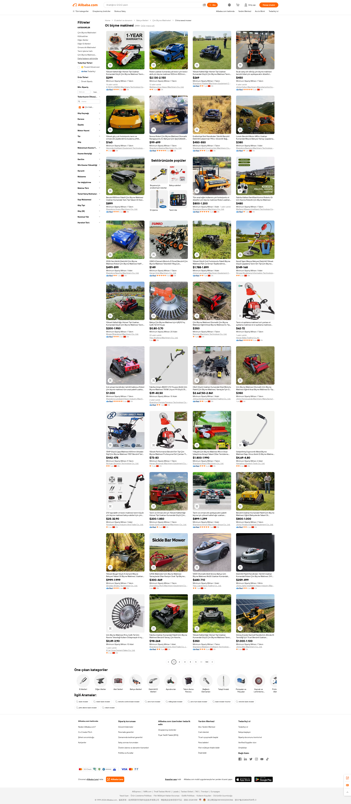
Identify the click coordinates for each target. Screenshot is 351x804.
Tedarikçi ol (243, 727)
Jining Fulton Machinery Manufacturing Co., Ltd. (255, 87)
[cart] (238, 5)
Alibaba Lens (92, 779)
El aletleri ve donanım (123, 20)
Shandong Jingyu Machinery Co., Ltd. (122, 209)
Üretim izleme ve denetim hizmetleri (133, 748)
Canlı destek (203, 732)
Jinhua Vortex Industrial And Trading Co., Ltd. (212, 399)
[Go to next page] (212, 661)
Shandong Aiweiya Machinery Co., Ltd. (165, 148)
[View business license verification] (200, 800)
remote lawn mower (246, 702)
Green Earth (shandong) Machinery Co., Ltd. (167, 524)
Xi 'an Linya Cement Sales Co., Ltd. (120, 650)
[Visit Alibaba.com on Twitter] (251, 759)
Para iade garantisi (126, 732)
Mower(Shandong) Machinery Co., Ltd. (122, 334)
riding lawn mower (175, 702)
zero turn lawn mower (198, 702)
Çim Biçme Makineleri (161, 20)
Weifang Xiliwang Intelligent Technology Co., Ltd (255, 209)
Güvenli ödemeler (125, 727)
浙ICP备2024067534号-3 (245, 800)
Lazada (176, 791)
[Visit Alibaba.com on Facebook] (240, 759)
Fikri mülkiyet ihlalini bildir (209, 748)
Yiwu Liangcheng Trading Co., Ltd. (207, 586)
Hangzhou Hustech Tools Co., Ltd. (250, 463)
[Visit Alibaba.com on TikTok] (267, 759)
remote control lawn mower (129, 702)
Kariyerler (82, 742)
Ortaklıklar (242, 748)
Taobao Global (187, 791)
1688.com (147, 791)
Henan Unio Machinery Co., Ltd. (162, 273)
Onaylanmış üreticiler (167, 730)
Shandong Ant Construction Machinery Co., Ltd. (212, 148)
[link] (347, 778)
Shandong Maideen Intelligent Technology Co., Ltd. (212, 647)
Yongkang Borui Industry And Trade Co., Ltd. (124, 524)
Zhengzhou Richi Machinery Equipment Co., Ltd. (168, 586)
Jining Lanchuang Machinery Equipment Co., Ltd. (212, 273)
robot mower (110, 708)
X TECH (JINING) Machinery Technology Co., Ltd (125, 87)
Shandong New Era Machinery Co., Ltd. (122, 273)
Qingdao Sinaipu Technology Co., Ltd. (122, 586)
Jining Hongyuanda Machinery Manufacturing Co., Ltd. (255, 399)
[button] (204, 5)
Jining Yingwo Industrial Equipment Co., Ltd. (254, 524)
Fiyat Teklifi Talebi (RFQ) (168, 735)
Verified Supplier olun (247, 742)
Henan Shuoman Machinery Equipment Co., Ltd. (168, 463)
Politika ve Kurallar (125, 753)
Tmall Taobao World (162, 791)
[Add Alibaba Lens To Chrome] (115, 779)
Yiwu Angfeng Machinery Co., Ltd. (163, 338)
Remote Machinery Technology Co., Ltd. (210, 334)
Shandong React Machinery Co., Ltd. (208, 463)
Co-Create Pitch (85, 732)
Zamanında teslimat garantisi (130, 737)
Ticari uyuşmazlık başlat (208, 737)
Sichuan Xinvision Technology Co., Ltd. (122, 463)
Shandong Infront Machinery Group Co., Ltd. (211, 524)
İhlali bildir (202, 753)
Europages (215, 791)
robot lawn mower (103, 702)
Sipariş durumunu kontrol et (250, 737)
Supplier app (171, 779)
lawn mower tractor (223, 702)
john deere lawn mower (88, 708)
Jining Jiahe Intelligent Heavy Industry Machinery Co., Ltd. (255, 586)
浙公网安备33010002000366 (220, 800)
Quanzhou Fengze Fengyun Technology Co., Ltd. (168, 402)
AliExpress (136, 791)
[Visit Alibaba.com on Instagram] (256, 759)
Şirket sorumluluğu (86, 737)
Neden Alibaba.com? (87, 727)
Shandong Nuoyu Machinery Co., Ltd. (208, 209)
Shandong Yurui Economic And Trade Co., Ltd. (168, 647)
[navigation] (88, 342)
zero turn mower (154, 702)
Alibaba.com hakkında (88, 721)
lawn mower (83, 702)
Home (107, 20)
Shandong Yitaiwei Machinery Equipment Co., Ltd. (212, 83)
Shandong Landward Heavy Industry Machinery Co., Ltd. (125, 399)
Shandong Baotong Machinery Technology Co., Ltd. (255, 148)
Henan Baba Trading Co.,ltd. (247, 338)
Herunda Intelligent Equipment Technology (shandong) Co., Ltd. (125, 148)
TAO (197, 791)
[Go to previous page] (168, 661)
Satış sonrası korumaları (128, 742)
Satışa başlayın (244, 732)
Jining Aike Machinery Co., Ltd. (249, 647)
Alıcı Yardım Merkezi (206, 727)
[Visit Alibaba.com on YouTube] (262, 759)
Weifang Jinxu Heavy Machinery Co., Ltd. (166, 87)
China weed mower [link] (183, 20)
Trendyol (204, 791)
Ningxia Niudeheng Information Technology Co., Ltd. (255, 273)
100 (206, 662)
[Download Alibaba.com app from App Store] (243, 779)
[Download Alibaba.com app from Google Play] (263, 779)
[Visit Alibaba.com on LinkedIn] (245, 759)
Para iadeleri (203, 742)
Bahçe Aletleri (142, 20)
